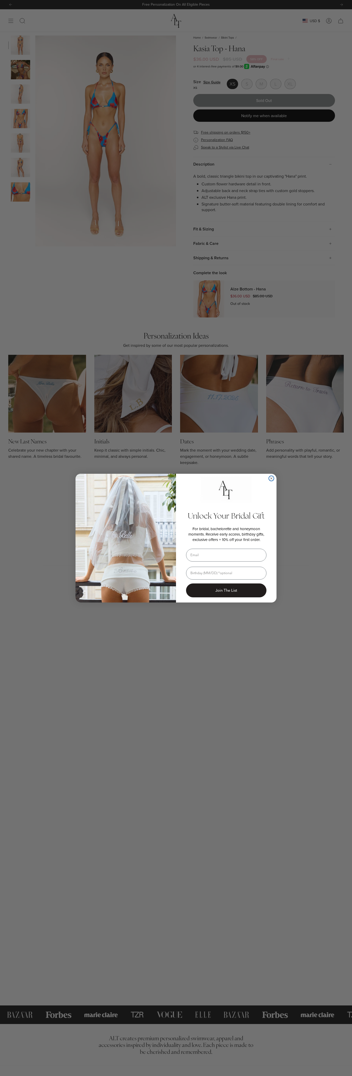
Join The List (226, 590)
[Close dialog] (271, 478)
